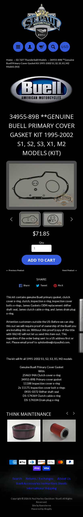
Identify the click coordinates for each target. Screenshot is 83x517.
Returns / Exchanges (39, 478)
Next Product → (69, 270)
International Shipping (41, 488)
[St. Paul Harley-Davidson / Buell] (41, 21)
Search (17, 478)
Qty (41, 242)
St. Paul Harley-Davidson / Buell (45, 498)
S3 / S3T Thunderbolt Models (31, 59)
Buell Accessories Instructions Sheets (41, 483)
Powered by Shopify (41, 509)
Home (9, 59)
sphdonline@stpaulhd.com (54, 342)
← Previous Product (15, 270)
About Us (64, 478)
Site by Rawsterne (41, 505)
